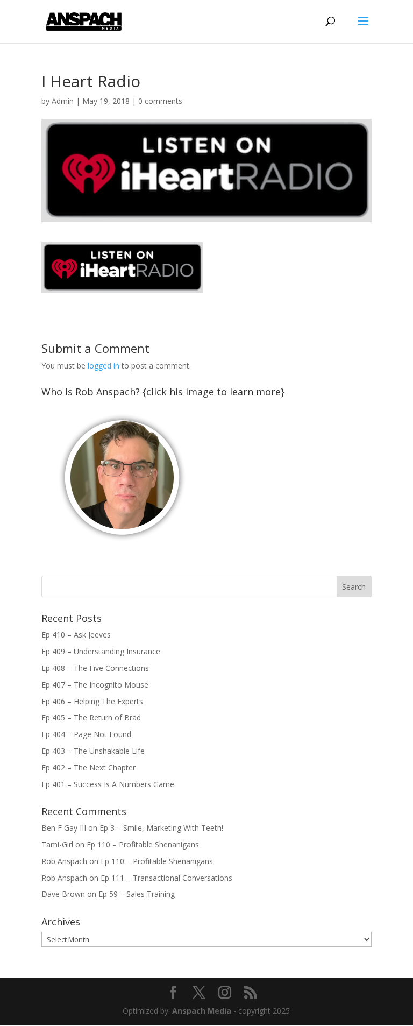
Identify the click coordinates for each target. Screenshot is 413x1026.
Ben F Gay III (63, 828)
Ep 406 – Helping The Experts (92, 701)
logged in (103, 365)
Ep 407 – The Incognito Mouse (94, 685)
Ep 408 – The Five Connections (95, 668)
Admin (63, 101)
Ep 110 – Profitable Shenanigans (143, 844)
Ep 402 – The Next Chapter (88, 767)
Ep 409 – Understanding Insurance (100, 651)
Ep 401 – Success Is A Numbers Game (107, 784)
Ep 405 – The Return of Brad (91, 717)
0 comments (160, 101)
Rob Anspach (64, 861)
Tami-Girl (57, 844)
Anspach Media (201, 1011)
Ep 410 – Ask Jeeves (76, 634)
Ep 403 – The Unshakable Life (93, 751)
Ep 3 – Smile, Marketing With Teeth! (161, 828)
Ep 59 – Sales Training (136, 894)
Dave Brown (63, 894)
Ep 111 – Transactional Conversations (166, 878)
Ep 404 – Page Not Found (86, 734)
